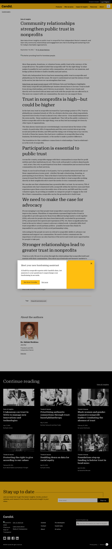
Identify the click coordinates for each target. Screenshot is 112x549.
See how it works (30, 282)
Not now (44, 282)
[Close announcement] (91, 263)
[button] (106, 544)
